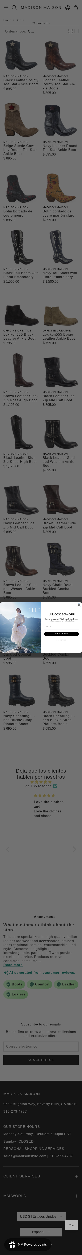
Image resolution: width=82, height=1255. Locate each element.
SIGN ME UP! (61, 634)
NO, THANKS (62, 640)
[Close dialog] (79, 605)
